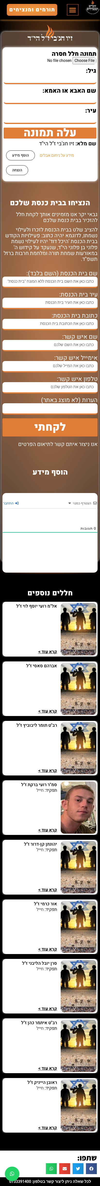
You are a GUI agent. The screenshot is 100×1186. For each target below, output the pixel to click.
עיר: (90, 111)
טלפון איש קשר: (77, 379)
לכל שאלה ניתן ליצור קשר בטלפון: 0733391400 (50, 1181)
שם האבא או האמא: (69, 91)
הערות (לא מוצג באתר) (69, 400)
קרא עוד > (47, 652)
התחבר (9, 503)
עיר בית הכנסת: (78, 295)
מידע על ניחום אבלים (57, 155)
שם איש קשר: (80, 337)
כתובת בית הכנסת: (75, 316)
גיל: (91, 71)
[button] (72, 10)
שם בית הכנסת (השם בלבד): (62, 274)
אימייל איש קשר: (76, 358)
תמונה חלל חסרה (74, 54)
